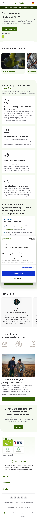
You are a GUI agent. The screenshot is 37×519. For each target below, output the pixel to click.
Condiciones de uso (12, 507)
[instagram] (22, 497)
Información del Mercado (23, 516)
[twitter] (25, 497)
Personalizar (17, 278)
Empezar (19, 427)
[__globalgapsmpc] (8, 450)
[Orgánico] (8, 443)
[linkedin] (11, 497)
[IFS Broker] (19, 443)
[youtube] (18, 497)
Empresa (6, 483)
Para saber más (18, 399)
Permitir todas (18, 273)
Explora (13, 515)
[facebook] (15, 497)
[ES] (33, 3)
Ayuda (5, 489)
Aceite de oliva (8, 71)
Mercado (6, 476)
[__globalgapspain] (19, 450)
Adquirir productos (9, 29)
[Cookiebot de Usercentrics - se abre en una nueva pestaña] (27, 239)
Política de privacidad (24, 507)
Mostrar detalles (27, 267)
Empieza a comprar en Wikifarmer (17, 282)
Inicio (4, 515)
